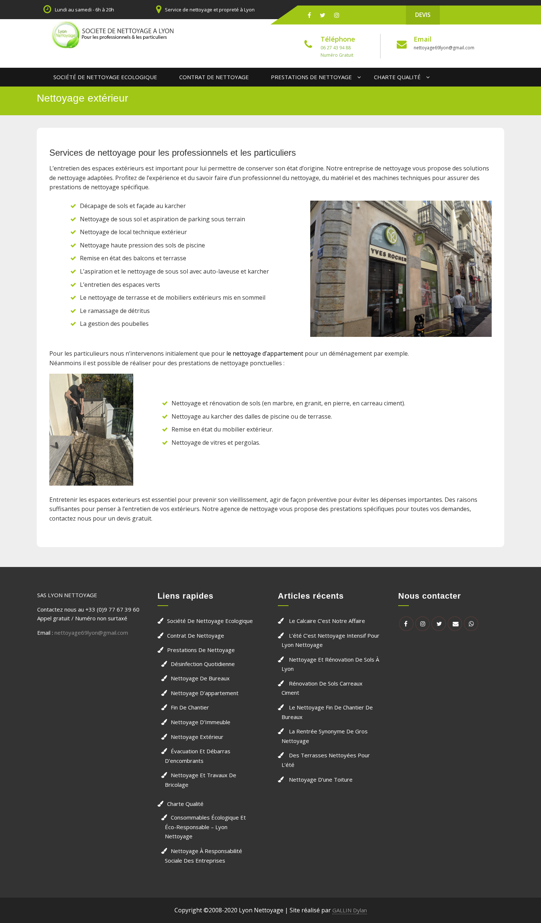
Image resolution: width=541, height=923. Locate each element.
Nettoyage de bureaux (200, 678)
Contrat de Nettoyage (214, 77)
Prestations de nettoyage (311, 77)
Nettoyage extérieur (197, 736)
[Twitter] (322, 15)
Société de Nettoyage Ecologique (105, 77)
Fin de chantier (190, 707)
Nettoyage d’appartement (204, 693)
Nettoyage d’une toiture (321, 779)
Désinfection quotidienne (203, 663)
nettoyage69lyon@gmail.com (444, 48)
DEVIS (423, 15)
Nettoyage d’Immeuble (200, 722)
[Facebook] (309, 15)
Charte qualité (397, 77)
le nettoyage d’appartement (264, 353)
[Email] (455, 623)
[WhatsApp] (471, 623)
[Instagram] (336, 15)
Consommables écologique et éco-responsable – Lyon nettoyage (205, 827)
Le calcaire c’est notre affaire (327, 620)
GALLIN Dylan (349, 910)
